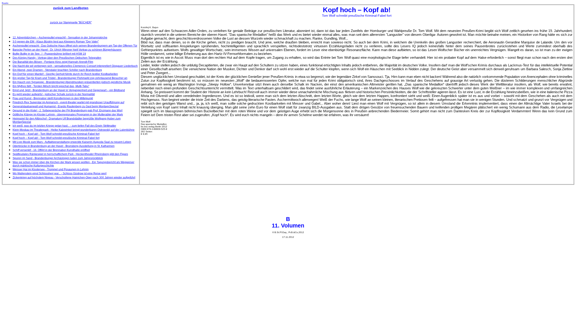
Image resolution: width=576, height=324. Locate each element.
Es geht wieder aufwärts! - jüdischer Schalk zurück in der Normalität (54, 94)
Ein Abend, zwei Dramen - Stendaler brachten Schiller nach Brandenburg (57, 70)
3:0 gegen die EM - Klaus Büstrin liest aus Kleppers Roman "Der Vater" (56, 41)
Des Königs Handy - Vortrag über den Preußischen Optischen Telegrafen (57, 57)
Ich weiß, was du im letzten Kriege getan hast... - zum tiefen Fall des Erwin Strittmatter (64, 125)
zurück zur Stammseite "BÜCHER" (71, 22)
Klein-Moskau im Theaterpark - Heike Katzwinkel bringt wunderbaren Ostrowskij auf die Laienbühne (74, 129)
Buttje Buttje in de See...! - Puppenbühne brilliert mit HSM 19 (49, 53)
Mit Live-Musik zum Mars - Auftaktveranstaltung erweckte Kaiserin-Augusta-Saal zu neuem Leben (72, 142)
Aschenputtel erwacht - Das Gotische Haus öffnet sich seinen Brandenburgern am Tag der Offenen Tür (75, 45)
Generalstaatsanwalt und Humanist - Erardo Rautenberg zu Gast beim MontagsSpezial (66, 106)
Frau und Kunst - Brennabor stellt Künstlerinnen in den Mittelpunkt (53, 98)
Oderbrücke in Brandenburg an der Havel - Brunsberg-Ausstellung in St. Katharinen (64, 146)
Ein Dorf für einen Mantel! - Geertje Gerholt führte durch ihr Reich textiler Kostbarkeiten (65, 74)
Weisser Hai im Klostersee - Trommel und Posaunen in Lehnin (51, 169)
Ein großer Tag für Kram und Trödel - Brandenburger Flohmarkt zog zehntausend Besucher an (70, 78)
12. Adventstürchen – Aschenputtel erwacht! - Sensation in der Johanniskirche (60, 37)
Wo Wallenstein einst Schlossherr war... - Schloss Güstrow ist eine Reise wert (59, 173)
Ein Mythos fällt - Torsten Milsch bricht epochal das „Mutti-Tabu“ (51, 86)
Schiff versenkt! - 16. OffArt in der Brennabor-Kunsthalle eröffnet (51, 150)
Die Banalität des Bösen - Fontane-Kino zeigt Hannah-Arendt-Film (53, 61)
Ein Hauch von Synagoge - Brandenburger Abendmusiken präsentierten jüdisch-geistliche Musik (71, 82)
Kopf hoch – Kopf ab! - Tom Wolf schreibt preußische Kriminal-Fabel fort (56, 133)
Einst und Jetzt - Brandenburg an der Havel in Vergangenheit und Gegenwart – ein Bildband (69, 90)
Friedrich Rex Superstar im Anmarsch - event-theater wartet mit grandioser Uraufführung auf (68, 102)
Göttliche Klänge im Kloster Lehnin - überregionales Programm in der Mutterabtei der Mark (68, 114)
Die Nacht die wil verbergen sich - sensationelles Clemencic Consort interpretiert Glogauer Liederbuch (75, 66)
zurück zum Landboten (70, 8)
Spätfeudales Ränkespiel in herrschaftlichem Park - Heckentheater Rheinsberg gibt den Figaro (70, 154)
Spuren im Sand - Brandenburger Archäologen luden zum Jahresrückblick (58, 158)
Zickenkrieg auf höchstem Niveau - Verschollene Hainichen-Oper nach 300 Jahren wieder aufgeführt (74, 177)
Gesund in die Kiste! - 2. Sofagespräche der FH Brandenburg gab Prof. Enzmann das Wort (67, 110)
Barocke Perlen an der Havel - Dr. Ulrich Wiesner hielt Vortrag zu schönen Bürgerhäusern (67, 49)
